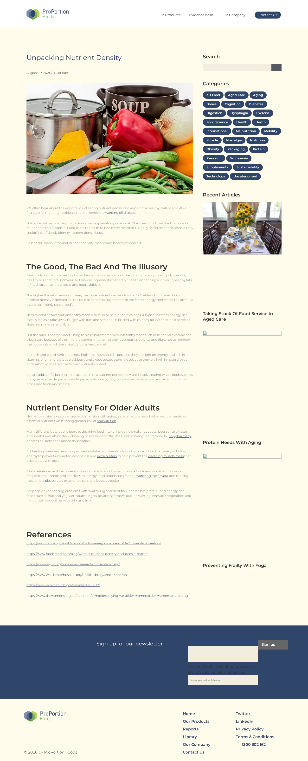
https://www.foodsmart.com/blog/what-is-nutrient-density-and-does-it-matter (87, 554)
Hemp (261, 122)
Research (214, 158)
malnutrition (106, 421)
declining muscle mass (166, 456)
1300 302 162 (254, 744)
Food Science (217, 122)
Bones (211, 104)
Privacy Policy (249, 729)
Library (190, 737)
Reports (191, 729)
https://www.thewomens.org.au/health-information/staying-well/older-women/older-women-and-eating (107, 596)
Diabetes (256, 104)
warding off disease (120, 213)
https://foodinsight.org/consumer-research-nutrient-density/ (73, 564)
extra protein (107, 456)
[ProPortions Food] (47, 14)
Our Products (169, 15)
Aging (258, 95)
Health (241, 122)
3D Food (213, 95)
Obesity (212, 149)
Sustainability (248, 167)
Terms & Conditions (255, 737)
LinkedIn (244, 721)
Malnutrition (246, 131)
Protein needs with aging (232, 442)
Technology (215, 176)
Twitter (243, 713)
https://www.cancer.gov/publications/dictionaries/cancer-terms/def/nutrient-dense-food (93, 543)
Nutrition (61, 73)
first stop (33, 213)
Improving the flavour (151, 476)
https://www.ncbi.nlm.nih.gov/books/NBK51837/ (63, 585)
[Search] (276, 67)
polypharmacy (179, 436)
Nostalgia (234, 140)
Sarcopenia (239, 158)
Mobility (270, 131)
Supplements (217, 167)
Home (189, 713)
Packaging (236, 149)
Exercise (263, 113)
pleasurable (54, 480)
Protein (259, 149)
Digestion (214, 113)
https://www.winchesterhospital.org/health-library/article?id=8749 (76, 575)
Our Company (233, 15)
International (217, 131)
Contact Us (267, 15)
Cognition (233, 104)
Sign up (268, 644)
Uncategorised (245, 176)
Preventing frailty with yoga (235, 565)
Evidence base (201, 15)
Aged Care (236, 95)
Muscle (212, 140)
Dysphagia (239, 113)
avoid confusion (48, 375)
